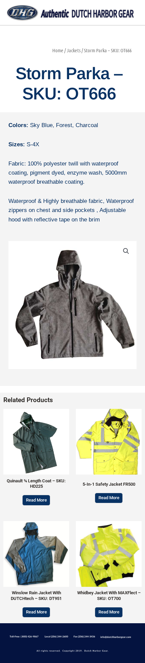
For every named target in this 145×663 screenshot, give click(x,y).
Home (57, 50)
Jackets (74, 50)
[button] (126, 251)
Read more (36, 500)
